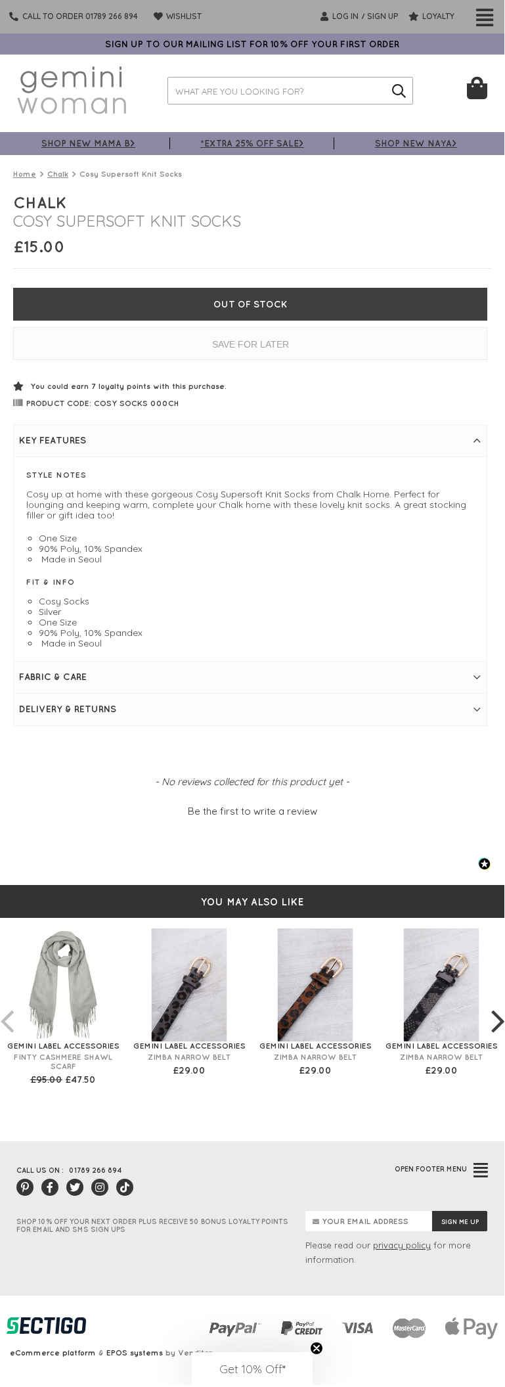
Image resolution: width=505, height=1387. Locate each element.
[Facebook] (49, 1187)
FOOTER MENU (431, 1169)
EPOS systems (134, 1352)
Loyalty (437, 16)
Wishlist (183, 16)
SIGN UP (383, 16)
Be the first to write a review (252, 811)
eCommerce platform (53, 1352)
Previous (6, 1007)
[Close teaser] (316, 1348)
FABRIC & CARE (53, 676)
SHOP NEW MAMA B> (88, 143)
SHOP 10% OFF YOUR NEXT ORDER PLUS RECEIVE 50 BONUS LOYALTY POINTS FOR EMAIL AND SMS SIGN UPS (152, 1225)
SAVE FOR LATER (250, 344)
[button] (252, 809)
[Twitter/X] (74, 1187)
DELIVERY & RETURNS (67, 709)
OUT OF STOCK (250, 304)
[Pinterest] (24, 1187)
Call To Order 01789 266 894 (80, 16)
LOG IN (344, 16)
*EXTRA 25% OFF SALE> (252, 143)
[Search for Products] (399, 91)
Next (497, 1007)
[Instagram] (99, 1187)
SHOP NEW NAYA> (416, 143)
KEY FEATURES (52, 440)
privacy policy (402, 1245)
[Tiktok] (124, 1187)
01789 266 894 (95, 1170)
